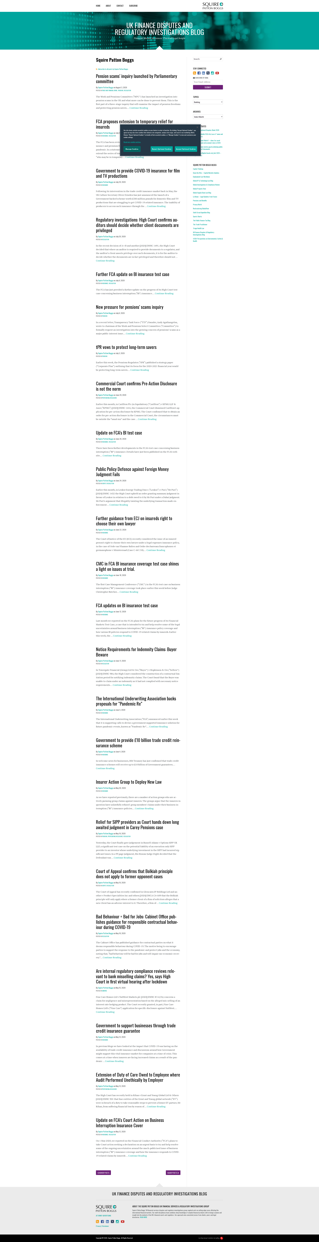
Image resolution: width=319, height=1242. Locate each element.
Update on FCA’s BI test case (119, 432)
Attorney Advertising (103, 1215)
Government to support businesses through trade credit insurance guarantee (136, 1028)
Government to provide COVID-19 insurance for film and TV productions (138, 173)
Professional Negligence (109, 398)
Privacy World (197, 204)
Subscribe (133, 6)
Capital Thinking (198, 169)
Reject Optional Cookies (161, 149)
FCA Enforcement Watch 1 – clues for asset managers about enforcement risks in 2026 (207, 141)
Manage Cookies (132, 149)
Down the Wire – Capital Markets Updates (206, 173)
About (108, 6)
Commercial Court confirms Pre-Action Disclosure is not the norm (136, 386)
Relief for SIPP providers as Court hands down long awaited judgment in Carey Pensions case (137, 824)
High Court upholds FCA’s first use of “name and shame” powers (208, 135)
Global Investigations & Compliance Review (206, 184)
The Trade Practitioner (200, 224)
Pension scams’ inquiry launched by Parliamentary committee (136, 78)
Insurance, (105, 136)
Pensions (104, 316)
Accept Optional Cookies (186, 149)
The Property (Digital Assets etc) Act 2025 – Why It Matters (207, 154)
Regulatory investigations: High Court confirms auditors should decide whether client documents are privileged (137, 224)
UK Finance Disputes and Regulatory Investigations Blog (159, 1194)
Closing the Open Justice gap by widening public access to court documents (208, 148)
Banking (104, 991)
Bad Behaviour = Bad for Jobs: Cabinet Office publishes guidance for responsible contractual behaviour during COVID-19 (137, 921)
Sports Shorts (197, 216)
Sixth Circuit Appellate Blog (201, 212)
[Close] (197, 127)
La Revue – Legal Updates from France (205, 196)
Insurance (105, 185)
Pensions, (121, 90)
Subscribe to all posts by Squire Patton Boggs (113, 69)
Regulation (127, 90)
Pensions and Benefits (200, 200)
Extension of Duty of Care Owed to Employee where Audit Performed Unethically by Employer (138, 1077)
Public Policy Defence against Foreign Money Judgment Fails (132, 471)
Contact (120, 6)
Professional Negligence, (115, 836)
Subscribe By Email (201, 78)
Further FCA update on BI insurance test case (132, 274)
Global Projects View (199, 188)
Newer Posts (104, 1172)
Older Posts (172, 1172)
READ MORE (143, 1217)
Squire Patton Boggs (213, 5)
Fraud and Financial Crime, (110, 90)
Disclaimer (105, 1226)
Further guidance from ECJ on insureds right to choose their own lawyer (134, 521)
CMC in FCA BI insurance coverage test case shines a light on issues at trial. (137, 566)
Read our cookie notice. (132, 142)
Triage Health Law (198, 228)
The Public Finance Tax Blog (201, 220)
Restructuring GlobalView (201, 208)
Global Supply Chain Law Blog (202, 192)
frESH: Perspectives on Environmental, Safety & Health (208, 239)
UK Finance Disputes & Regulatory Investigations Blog (203, 233)
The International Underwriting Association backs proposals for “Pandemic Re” (136, 701)
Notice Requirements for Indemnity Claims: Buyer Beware (136, 652)
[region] (160, 140)
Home (98, 6)
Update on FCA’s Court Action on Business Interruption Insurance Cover (130, 1122)
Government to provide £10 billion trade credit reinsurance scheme (138, 742)
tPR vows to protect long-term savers (126, 347)
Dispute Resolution (108, 483)
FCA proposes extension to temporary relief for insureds (134, 124)
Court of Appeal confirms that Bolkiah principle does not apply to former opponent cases (134, 874)
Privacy (98, 1226)
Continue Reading (138, 107)
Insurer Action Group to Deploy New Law (129, 781)
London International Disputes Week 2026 (206, 130)
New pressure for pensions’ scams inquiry (129, 306)
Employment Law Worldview (201, 176)
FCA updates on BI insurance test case (127, 605)
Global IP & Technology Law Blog (203, 180)
